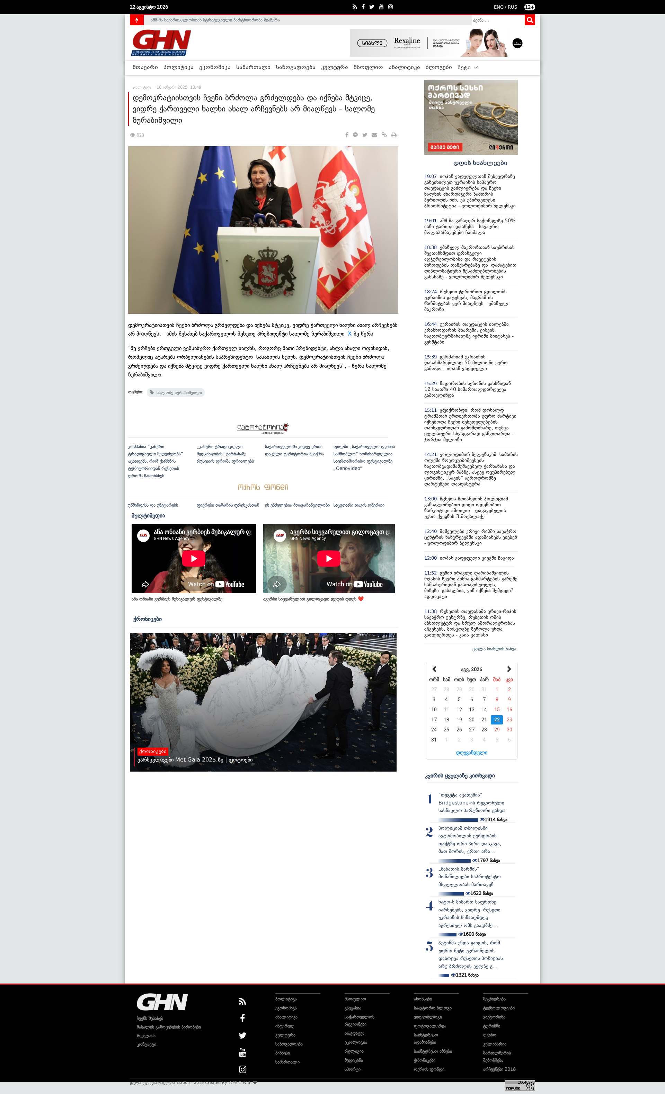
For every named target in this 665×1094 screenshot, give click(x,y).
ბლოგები (439, 67)
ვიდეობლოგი (428, 1017)
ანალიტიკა (404, 67)
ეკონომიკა (215, 67)
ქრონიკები (147, 618)
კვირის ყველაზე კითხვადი (460, 775)
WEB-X (235, 1082)
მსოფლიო (368, 67)
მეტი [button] (465, 68)
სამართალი (253, 67)
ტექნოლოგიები (499, 1008)
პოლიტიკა (178, 67)
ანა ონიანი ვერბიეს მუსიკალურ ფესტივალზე (177, 599)
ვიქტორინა (494, 1017)
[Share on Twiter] (365, 135)
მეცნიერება (494, 999)
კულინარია (494, 1044)
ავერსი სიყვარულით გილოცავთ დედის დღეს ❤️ (313, 599)
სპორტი (353, 1069)
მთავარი (145, 67)
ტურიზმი (491, 1026)
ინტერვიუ (284, 1026)
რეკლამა (146, 1035)
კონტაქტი (146, 1044)
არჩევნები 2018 (499, 1069)
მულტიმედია (148, 515)
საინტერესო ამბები (433, 1051)
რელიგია (354, 1051)
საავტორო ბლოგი (433, 1008)
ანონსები (423, 999)
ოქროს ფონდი (429, 1069)
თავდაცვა (354, 1033)
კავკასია (353, 1008)
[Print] (394, 135)
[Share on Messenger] (355, 135)
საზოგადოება (296, 67)
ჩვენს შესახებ (150, 1018)
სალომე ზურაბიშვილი (178, 392)
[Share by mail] (374, 135)
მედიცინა (354, 1060)
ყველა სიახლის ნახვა (494, 648)
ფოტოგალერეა (430, 1026)
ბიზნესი (282, 1053)
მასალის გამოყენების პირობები (169, 1027)
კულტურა (334, 67)
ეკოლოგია (356, 1042)
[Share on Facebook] (347, 135)
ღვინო (489, 1035)
